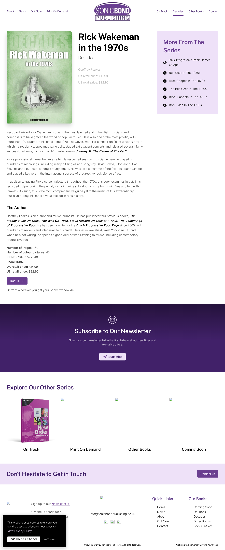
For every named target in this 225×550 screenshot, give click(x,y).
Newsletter (59, 504)
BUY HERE (17, 281)
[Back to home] (112, 11)
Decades (178, 11)
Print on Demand (57, 11)
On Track (162, 11)
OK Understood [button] (24, 539)
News (22, 11)
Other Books (196, 11)
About (10, 11)
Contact (213, 11)
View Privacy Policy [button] (19, 531)
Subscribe (115, 356)
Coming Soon (194, 449)
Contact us (207, 474)
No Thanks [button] (49, 539)
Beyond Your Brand (209, 545)
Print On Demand (85, 449)
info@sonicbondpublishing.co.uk (112, 514)
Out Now (36, 11)
